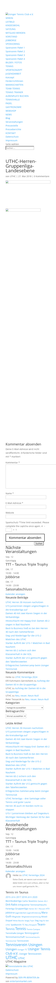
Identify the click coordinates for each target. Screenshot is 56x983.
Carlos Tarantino (29, 901)
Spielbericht (16, 924)
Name (10, 493)
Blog (8, 118)
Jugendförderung (34, 913)
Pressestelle (12, 125)
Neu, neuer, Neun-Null (27, 695)
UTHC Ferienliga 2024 (26, 677)
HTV (47, 908)
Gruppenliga (21, 908)
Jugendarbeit (20, 913)
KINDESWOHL (13, 25)
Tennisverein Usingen (24, 944)
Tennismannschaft (15, 936)
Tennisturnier (11, 941)
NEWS (9, 114)
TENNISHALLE (13, 99)
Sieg (37, 920)
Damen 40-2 (42, 901)
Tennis (20, 928)
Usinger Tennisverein (30, 953)
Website (10, 512)
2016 (13, 897)
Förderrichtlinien (14, 81)
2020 (34, 897)
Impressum (11, 140)
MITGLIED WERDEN (15, 32)
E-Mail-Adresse (14, 503)
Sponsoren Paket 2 (15, 51)
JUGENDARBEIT (13, 73)
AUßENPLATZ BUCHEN (17, 95)
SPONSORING (13, 43)
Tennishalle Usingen (15, 933)
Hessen (42, 909)
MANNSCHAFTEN (14, 84)
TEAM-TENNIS (13, 88)
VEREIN (9, 18)
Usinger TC (22, 949)
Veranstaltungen (14, 121)
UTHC (13, 176)
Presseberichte (13, 129)
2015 (8, 897)
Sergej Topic (29, 921)
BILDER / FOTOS (14, 62)
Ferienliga (10, 908)
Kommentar (13, 462)
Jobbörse (13, 576)
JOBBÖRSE (11, 40)
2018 (24, 897)
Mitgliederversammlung (31, 916)
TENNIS (9, 66)
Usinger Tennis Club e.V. (28, 951)
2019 (29, 897)
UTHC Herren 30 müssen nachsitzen (24, 602)
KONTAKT (11, 133)
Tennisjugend (32, 933)
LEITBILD (10, 21)
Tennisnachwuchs (32, 937)
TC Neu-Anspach (29, 925)
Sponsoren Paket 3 (15, 55)
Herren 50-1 (33, 909)
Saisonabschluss (19, 589)
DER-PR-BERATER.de (28, 977)
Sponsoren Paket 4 (15, 58)
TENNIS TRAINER (14, 92)
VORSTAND (11, 36)
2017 (18, 897)
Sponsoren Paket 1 (15, 47)
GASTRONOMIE (13, 107)
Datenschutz (12, 136)
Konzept (10, 77)
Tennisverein (23, 940)
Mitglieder (16, 916)
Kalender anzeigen (15, 594)
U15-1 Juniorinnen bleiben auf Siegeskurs (27, 813)
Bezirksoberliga (14, 900)
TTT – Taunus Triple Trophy (27, 564)
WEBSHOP (11, 110)
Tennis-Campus (33, 929)
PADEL (9, 103)
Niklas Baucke (18, 920)
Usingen (11, 949)
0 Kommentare (41, 176)
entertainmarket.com (21, 981)
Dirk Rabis (11, 904)
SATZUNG (11, 29)
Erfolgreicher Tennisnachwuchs (32, 904)
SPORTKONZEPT (14, 69)
